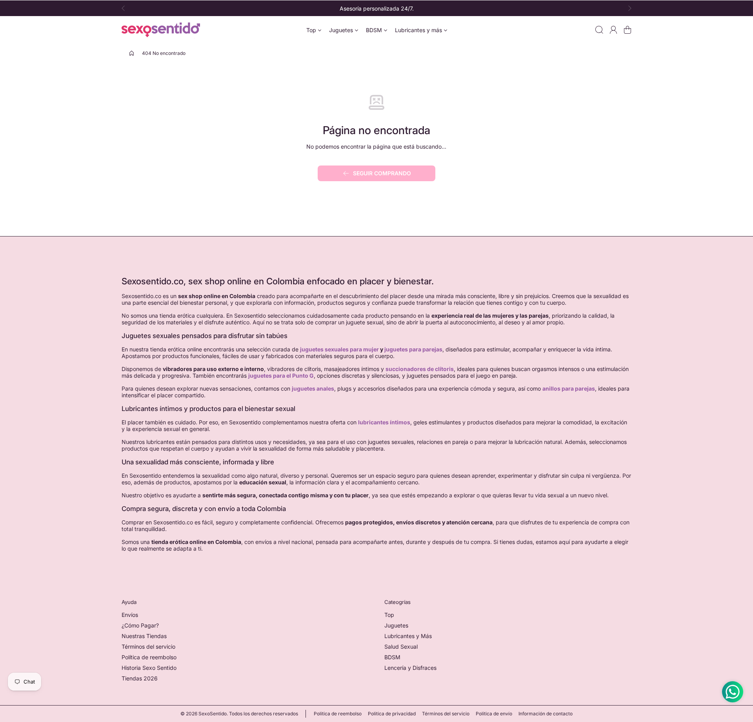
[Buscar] (599, 30)
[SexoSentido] (161, 29)
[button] (125, 8)
